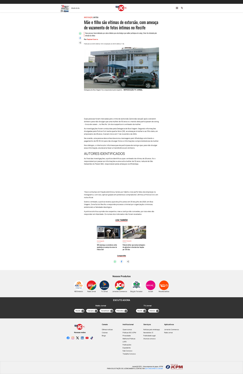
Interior (154, 311)
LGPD (125, 342)
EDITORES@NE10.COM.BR (154, 368)
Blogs (104, 336)
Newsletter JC (148, 333)
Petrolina (121, 311)
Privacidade (127, 336)
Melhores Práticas (129, 339)
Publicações (127, 345)
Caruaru (92, 311)
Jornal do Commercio (171, 329)
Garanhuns (106, 311)
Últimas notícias (107, 329)
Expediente (127, 348)
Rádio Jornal (168, 333)
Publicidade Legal (149, 336)
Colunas (105, 333)
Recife (79, 311)
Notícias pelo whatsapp (151, 329)
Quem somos (127, 329)
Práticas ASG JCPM (129, 333)
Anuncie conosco (149, 339)
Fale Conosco (127, 351)
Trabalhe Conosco (129, 354)
